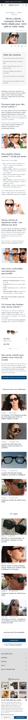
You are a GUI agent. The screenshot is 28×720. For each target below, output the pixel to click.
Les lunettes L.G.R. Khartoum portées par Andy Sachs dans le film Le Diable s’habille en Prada (14, 417)
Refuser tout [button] (7, 717)
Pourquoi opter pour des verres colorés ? (13, 58)
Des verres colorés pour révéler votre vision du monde (13, 82)
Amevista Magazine (10, 12)
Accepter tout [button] (20, 717)
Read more (7, 712)
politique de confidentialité (15, 645)
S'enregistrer (14, 640)
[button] (12, 348)
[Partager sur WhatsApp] (25, 46)
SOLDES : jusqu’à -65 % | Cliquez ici (14, 1)
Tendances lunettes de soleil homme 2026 (13, 501)
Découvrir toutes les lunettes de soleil (14, 377)
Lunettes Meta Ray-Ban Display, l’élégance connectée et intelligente (13, 474)
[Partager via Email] (18, 46)
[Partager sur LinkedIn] (22, 46)
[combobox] (26, 700)
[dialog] (14, 709)
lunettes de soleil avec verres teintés (10, 312)
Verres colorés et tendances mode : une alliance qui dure (13, 67)
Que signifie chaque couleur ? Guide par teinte (13, 62)
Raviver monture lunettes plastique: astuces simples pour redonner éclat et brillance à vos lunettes (13, 567)
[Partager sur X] (15, 46)
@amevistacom (15, 679)
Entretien (3, 536)
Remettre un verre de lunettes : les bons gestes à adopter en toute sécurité (12, 540)
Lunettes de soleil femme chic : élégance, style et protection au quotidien (11, 446)
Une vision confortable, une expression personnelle (12, 72)
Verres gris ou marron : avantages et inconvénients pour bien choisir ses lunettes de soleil (13, 621)
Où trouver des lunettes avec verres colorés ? (13, 77)
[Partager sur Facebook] (11, 46)
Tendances (19, 12)
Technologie (4, 617)
